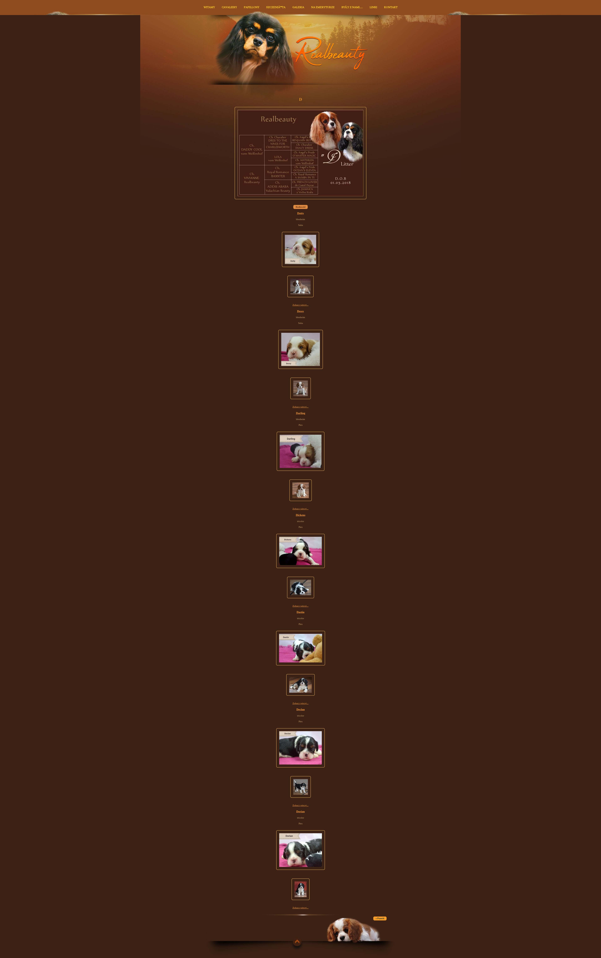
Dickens (300, 515)
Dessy (300, 311)
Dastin (300, 612)
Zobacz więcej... (300, 305)
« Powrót (380, 918)
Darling (300, 413)
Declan (300, 709)
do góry (295, 941)
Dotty (300, 213)
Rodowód (300, 207)
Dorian (300, 811)
